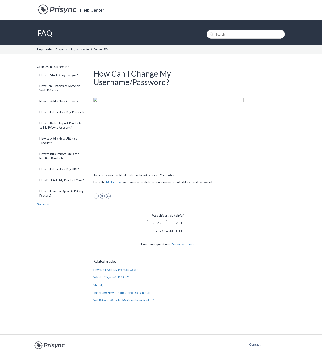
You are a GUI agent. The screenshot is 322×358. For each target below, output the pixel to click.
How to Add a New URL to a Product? (58, 141)
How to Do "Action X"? (94, 49)
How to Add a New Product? (58, 101)
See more (43, 204)
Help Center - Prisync (50, 49)
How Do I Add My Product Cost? (61, 180)
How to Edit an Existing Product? (61, 112)
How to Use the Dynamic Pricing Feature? (61, 193)
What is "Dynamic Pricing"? (111, 277)
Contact (252, 344)
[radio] (157, 223)
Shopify (98, 285)
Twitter (102, 196)
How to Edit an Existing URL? (59, 169)
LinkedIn (108, 196)
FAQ (72, 49)
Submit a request (184, 244)
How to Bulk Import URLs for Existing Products (59, 156)
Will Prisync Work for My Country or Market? (123, 300)
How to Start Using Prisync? (58, 75)
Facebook (96, 196)
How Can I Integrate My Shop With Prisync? (59, 88)
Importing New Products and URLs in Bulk (121, 292)
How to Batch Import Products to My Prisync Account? (60, 125)
